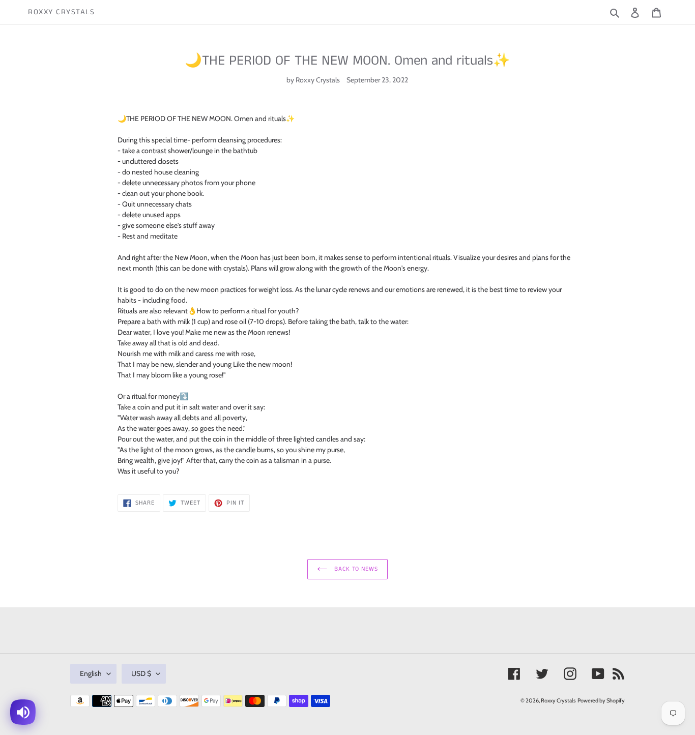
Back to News (355, 569)
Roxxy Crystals (61, 12)
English (91, 673)
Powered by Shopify (601, 700)
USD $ (141, 673)
